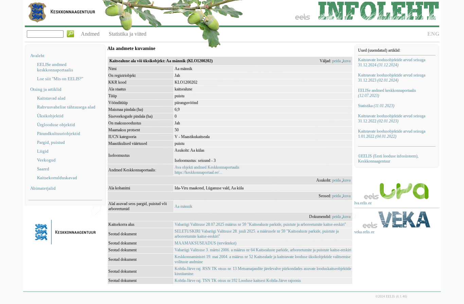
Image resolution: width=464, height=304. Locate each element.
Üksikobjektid (50, 115)
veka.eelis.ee (364, 232)
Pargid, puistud (51, 142)
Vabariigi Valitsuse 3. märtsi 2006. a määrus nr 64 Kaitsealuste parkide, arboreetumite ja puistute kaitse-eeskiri (263, 250)
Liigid (43, 151)
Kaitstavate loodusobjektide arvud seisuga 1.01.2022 (391, 134)
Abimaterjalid (43, 188)
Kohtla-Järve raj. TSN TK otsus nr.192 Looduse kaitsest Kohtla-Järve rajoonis (238, 280)
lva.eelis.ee (363, 203)
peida (336, 60)
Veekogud (46, 160)
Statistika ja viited (127, 34)
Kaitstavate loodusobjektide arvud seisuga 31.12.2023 (391, 78)
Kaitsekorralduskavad (57, 177)
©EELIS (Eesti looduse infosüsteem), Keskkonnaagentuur (388, 159)
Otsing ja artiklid (45, 89)
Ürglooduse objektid (56, 124)
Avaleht (37, 55)
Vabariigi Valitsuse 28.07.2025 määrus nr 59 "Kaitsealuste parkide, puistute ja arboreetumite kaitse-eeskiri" (260, 224)
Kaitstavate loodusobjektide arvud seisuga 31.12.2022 (391, 118)
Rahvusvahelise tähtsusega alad (66, 106)
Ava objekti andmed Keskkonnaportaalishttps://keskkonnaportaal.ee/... (207, 170)
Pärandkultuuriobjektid (58, 133)
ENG (433, 34)
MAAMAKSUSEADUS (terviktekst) (205, 243)
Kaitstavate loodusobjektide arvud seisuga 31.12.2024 (391, 62)
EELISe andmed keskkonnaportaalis (55, 67)
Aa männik (183, 206)
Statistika (376, 105)
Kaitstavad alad (51, 98)
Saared (43, 168)
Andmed (90, 34)
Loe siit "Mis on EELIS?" (60, 78)
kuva (347, 60)
